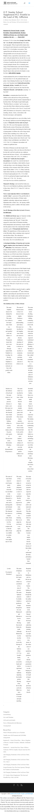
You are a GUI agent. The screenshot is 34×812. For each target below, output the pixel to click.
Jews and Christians (11, 22)
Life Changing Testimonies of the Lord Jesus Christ (16, 764)
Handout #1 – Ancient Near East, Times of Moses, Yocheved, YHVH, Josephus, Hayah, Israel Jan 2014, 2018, (16, 750)
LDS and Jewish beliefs (22, 22)
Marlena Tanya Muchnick (10, 20)
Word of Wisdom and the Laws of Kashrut (14, 732)
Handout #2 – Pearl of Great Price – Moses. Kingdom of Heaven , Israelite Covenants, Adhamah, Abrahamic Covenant (17, 742)
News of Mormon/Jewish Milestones (12, 723)
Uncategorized (7, 726)
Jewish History (7, 714)
